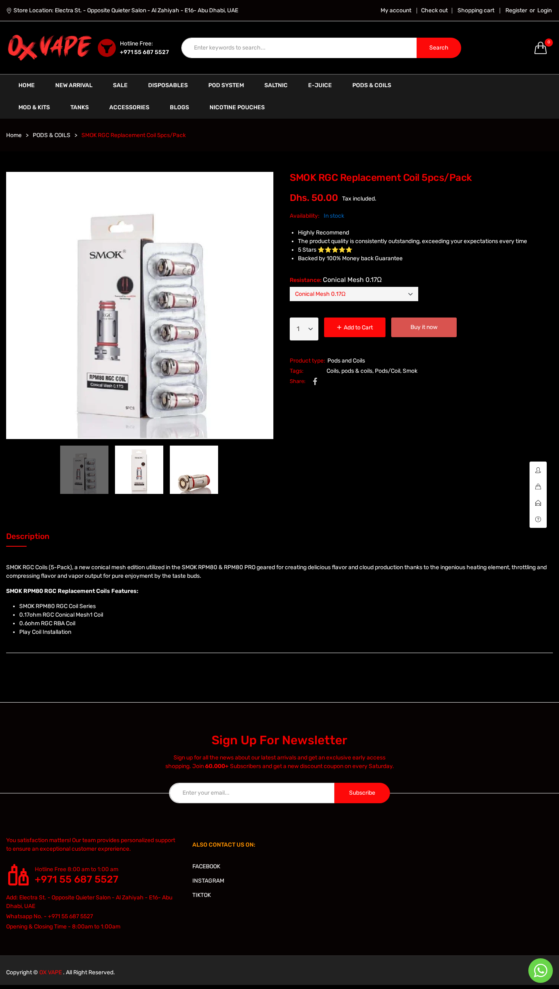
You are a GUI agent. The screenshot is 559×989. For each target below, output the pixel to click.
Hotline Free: (136, 43)
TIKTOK (201, 895)
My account (396, 11)
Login (544, 11)
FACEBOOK (206, 866)
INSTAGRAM (208, 880)
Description (28, 536)
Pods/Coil (387, 370)
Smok (410, 370)
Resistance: (336, 280)
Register (516, 11)
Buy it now (423, 327)
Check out (434, 11)
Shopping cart (476, 11)
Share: (297, 381)
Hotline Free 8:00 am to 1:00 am (76, 869)
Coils (333, 370)
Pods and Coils (346, 360)
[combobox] (299, 48)
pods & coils (356, 370)
